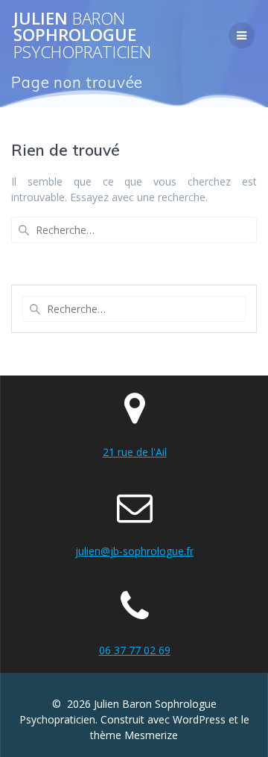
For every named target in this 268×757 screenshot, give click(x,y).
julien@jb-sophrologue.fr (134, 551)
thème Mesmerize (134, 735)
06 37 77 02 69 (134, 650)
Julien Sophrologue (82, 35)
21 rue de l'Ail (135, 452)
